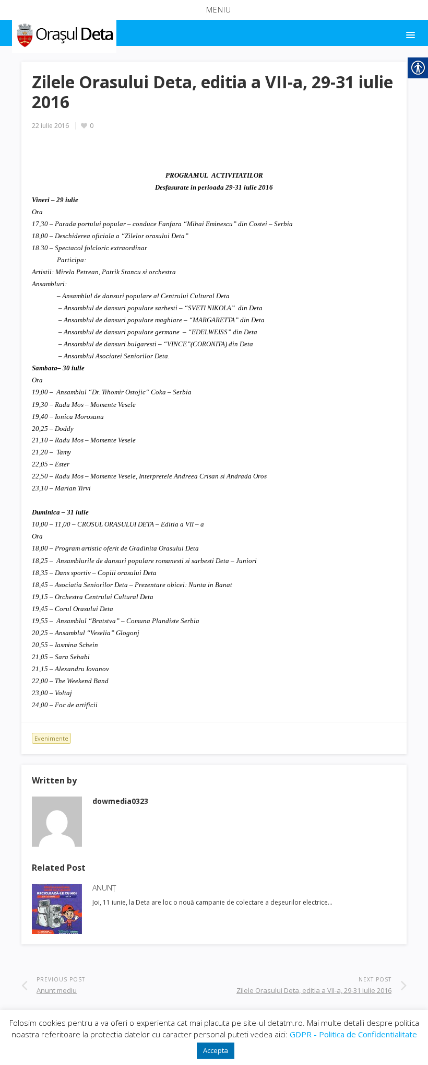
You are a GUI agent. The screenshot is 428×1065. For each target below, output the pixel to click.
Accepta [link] (215, 1050)
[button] (214, 10)
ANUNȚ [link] (104, 888)
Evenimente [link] (51, 738)
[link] (63, 33)
